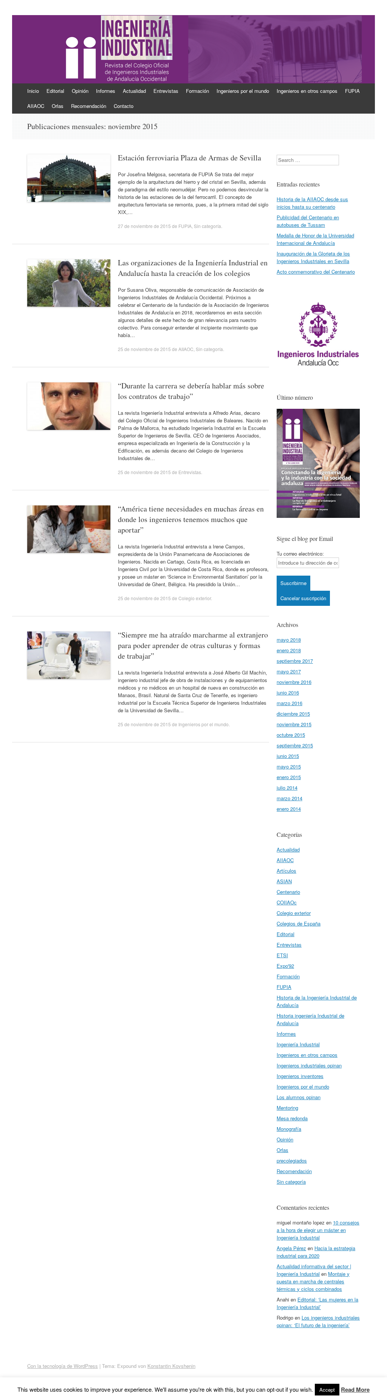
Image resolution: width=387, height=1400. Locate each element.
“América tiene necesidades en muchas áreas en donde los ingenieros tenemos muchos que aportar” (191, 519)
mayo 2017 (289, 671)
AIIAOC (35, 105)
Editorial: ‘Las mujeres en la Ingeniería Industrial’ (317, 1303)
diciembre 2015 (293, 713)
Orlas (57, 105)
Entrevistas (165, 90)
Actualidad (134, 90)
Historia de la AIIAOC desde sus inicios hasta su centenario (312, 203)
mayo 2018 (289, 639)
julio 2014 (287, 787)
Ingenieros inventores (300, 1076)
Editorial (55, 90)
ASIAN (284, 881)
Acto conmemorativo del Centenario (316, 271)
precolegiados (292, 1160)
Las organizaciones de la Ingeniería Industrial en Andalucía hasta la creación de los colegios (193, 267)
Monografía (289, 1128)
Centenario (288, 891)
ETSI (282, 955)
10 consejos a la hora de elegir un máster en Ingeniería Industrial (318, 1230)
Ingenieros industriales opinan (309, 1065)
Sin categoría (207, 226)
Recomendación (88, 105)
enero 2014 (289, 808)
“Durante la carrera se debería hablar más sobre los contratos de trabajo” (191, 390)
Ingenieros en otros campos (307, 90)
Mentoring (287, 1107)
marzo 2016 (289, 703)
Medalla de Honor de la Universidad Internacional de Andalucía (315, 239)
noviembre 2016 (294, 681)
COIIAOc (287, 902)
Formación (197, 90)
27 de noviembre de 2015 (144, 226)
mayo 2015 (289, 766)
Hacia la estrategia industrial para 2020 (316, 1251)
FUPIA (352, 90)
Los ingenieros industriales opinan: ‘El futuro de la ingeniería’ (318, 1321)
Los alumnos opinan (298, 1097)
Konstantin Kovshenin (171, 1365)
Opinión (80, 90)
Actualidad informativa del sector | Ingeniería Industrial (314, 1270)
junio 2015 (288, 755)
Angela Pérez (291, 1248)
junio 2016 (288, 692)
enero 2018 (289, 650)
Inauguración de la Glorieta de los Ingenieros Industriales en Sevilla (313, 257)
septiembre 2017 (295, 660)
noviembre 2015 (294, 724)
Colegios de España (298, 923)
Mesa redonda (292, 1118)
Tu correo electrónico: (300, 553)
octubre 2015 (291, 734)
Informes (105, 90)
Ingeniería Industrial (298, 1044)
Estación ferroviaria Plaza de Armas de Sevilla (189, 157)
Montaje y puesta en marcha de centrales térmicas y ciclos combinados (313, 1281)
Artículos (286, 870)
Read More (355, 1389)
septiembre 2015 (295, 745)
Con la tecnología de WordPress (62, 1365)
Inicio (33, 90)
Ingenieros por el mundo (243, 90)
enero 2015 (289, 777)
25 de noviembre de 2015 (144, 349)
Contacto (123, 105)
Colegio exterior (194, 598)
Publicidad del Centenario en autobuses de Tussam (308, 221)
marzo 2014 (289, 798)
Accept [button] (327, 1389)
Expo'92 (285, 965)
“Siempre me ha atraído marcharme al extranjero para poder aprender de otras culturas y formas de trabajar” (193, 645)
